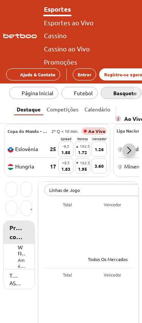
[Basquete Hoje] (11, 190)
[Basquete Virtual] (11, 209)
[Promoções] (26, 190)
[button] (129, 150)
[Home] (21, 35)
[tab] (29, 108)
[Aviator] (26, 209)
